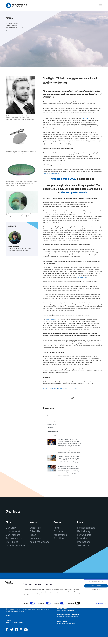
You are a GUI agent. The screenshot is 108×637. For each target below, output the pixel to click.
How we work (13, 531)
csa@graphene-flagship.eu (65, 610)
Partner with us (14, 538)
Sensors (51, 428)
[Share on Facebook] (73, 392)
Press (33, 534)
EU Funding (12, 542)
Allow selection (97, 589)
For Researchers (86, 527)
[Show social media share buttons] (72, 398)
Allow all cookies (96, 586)
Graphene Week (53, 424)
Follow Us (35, 531)
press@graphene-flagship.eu (66, 623)
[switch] (48, 603)
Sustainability (53, 431)
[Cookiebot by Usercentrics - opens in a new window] (9, 582)
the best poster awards (74, 192)
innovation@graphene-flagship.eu (67, 616)
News (56, 527)
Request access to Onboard (14, 622)
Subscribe (35, 527)
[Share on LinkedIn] (79, 395)
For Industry (83, 531)
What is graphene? (16, 545)
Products (58, 531)
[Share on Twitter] (67, 395)
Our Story (11, 527)
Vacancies (35, 538)
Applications (60, 534)
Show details (99, 603)
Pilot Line (58, 538)
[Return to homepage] (18, 6)
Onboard (8, 620)
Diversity (82, 538)
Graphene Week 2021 (63, 178)
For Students (84, 534)
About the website (40, 542)
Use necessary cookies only (96, 582)
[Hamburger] (100, 5)
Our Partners (13, 534)
